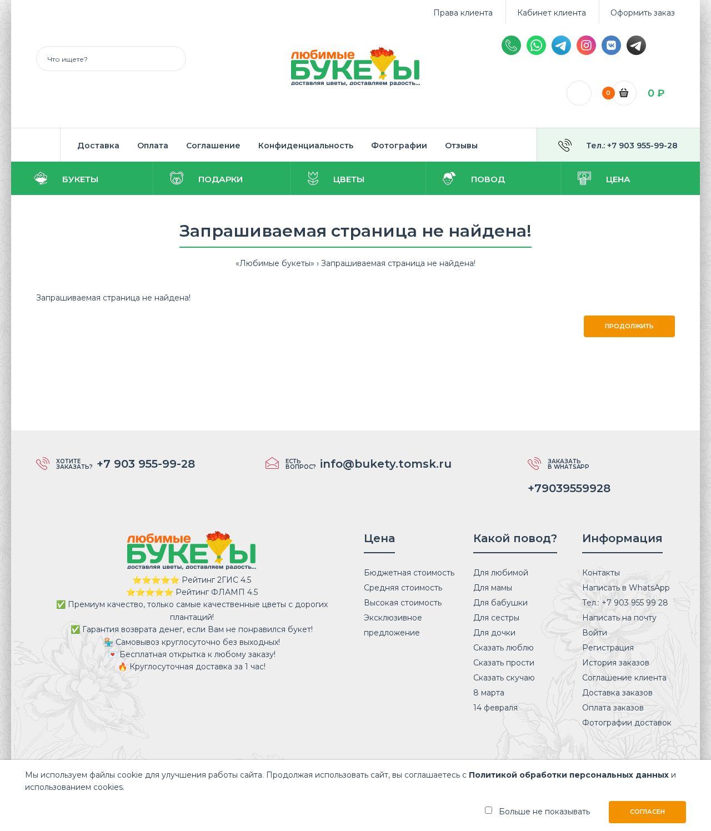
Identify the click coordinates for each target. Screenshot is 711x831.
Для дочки (494, 633)
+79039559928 (569, 488)
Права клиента (463, 13)
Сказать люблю (503, 648)
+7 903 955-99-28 (146, 463)
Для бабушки (500, 603)
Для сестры (496, 618)
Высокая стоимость (403, 603)
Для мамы (492, 588)
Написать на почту (619, 618)
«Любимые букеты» (275, 263)
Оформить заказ (642, 13)
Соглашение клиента (624, 678)
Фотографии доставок (627, 723)
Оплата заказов (613, 708)
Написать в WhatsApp (626, 588)
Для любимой (500, 573)
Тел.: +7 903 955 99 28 (625, 603)
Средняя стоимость (403, 588)
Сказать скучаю (504, 678)
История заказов (615, 663)
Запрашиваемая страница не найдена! (398, 263)
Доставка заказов (617, 693)
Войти (594, 633)
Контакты (601, 573)
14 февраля (495, 708)
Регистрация (608, 648)
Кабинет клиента (551, 13)
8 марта (488, 693)
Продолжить (629, 326)
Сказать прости (503, 663)
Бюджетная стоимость (409, 573)
